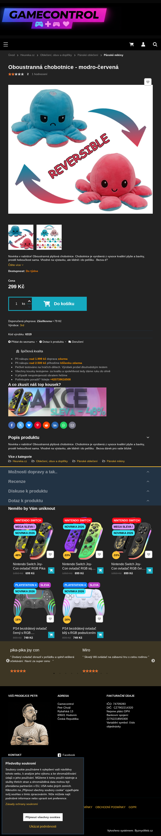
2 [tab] (60, 673)
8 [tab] (95, 673)
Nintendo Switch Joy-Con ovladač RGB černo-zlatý (128, 568)
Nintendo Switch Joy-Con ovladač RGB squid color (79, 568)
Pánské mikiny (116, 461)
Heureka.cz (20, 461)
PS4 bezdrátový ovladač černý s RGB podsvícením (30, 633)
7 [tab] (89, 673)
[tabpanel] (44, 660)
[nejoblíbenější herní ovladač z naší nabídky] (57, 415)
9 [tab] (101, 673)
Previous (8, 661)
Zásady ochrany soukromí (21, 804)
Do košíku (64, 303)
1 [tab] (54, 673)
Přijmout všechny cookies (43, 817)
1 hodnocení (39, 74)
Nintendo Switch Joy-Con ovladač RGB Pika (29, 566)
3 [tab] (66, 673)
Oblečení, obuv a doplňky (52, 461)
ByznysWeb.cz (144, 830)
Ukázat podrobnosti (42, 826)
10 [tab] (107, 673)
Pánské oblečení (87, 461)
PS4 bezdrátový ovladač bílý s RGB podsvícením (79, 631)
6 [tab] (83, 673)
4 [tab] (72, 673)
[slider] (16, 74)
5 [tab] (78, 673)
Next (153, 661)
